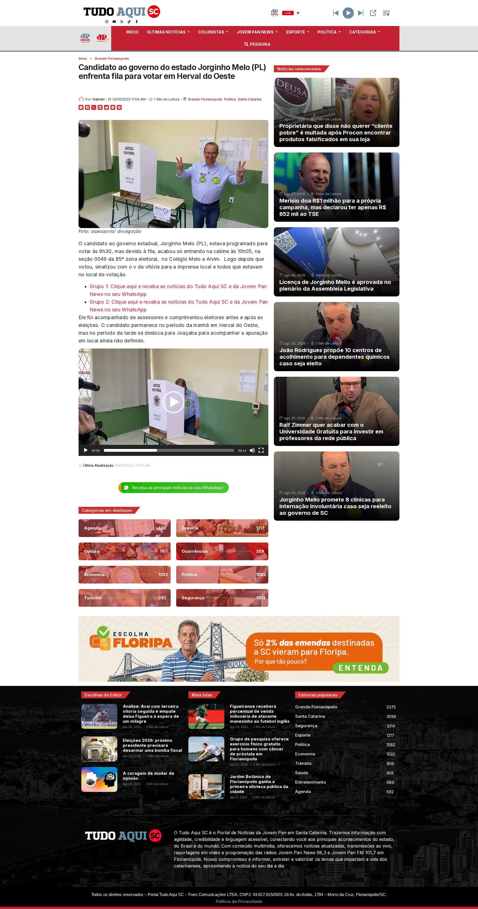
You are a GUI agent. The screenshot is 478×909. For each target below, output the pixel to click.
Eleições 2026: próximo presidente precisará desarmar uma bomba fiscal (152, 745)
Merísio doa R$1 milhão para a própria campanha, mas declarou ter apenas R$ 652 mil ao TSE (332, 207)
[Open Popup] (373, 13)
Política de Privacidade (239, 901)
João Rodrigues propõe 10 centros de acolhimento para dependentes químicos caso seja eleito (334, 357)
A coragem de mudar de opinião (148, 776)
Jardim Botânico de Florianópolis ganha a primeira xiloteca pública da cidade (259, 784)
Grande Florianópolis (112, 58)
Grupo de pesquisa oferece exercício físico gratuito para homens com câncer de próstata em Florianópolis (259, 748)
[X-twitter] (121, 21)
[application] (173, 402)
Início (83, 58)
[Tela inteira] (261, 450)
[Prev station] (361, 13)
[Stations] (386, 13)
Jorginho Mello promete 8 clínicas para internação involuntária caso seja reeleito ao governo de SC (335, 506)
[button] (173, 402)
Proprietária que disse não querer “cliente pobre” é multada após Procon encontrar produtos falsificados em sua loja (336, 133)
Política (230, 99)
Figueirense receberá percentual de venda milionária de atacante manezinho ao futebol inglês (260, 714)
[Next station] (336, 13)
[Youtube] (114, 21)
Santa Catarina (249, 99)
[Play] (348, 13)
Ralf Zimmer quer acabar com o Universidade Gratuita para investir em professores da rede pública (331, 431)
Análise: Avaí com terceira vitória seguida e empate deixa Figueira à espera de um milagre (151, 714)
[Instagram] (106, 21)
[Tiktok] (129, 21)
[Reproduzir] (86, 450)
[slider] (169, 450)
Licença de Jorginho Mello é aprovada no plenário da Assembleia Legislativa (335, 285)
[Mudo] (252, 450)
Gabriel (98, 99)
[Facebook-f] (136, 21)
